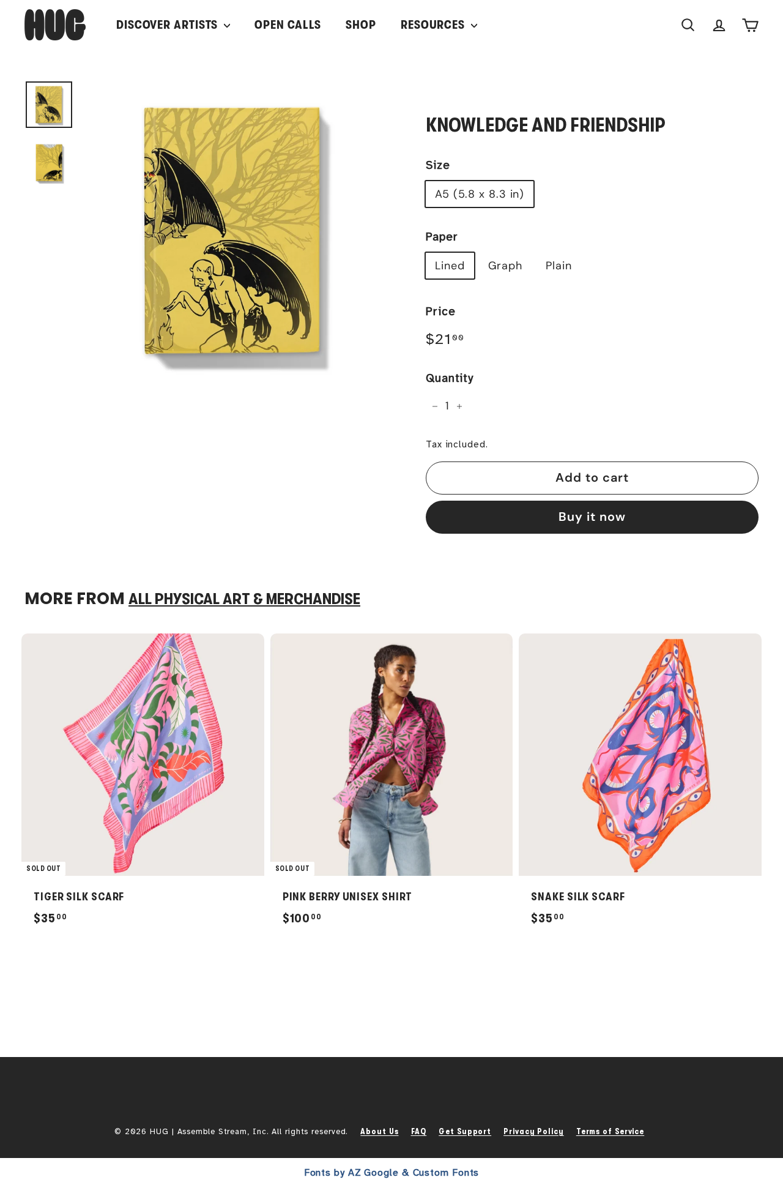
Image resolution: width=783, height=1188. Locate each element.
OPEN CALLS (287, 25)
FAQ (419, 1131)
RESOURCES (434, 25)
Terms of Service (610, 1131)
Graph (505, 265)
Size (438, 165)
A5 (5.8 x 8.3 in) (479, 194)
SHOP (361, 25)
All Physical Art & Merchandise (244, 598)
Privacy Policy (533, 1131)
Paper (442, 237)
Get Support (465, 1131)
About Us (379, 1131)
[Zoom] (234, 231)
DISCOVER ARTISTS (168, 25)
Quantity (449, 378)
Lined (450, 265)
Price (441, 311)
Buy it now (592, 517)
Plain (559, 265)
